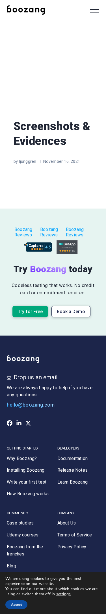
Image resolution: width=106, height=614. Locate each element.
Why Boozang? (22, 458)
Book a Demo (71, 311)
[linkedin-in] (19, 424)
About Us (66, 523)
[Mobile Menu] (94, 12)
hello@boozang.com (31, 405)
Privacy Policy (71, 547)
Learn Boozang (72, 482)
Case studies (20, 523)
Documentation (72, 458)
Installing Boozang (26, 470)
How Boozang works (28, 493)
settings (63, 594)
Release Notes (72, 470)
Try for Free (30, 311)
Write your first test (26, 482)
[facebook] (9, 424)
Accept (16, 604)
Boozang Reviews (23, 232)
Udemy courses (23, 535)
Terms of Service (74, 535)
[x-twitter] (28, 424)
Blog (11, 566)
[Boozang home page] (29, 10)
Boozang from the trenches (25, 550)
